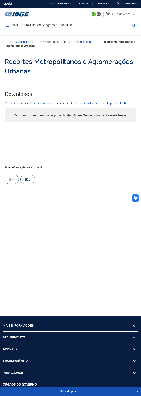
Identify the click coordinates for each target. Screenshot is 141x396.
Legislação (103, 4)
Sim (11, 179)
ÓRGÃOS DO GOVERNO (20, 384)
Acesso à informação (60, 4)
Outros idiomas (120, 14)
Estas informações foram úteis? (23, 167)
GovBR (8, 4)
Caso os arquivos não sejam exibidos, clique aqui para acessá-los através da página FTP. (65, 103)
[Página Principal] (6, 41)
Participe (84, 4)
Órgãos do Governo (127, 4)
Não (27, 179)
